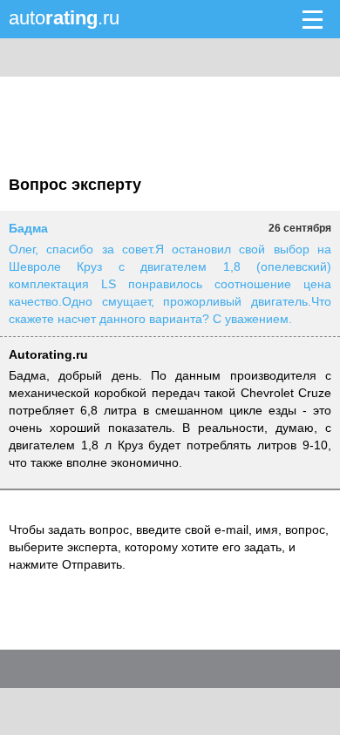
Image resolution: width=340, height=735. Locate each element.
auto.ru (64, 18)
